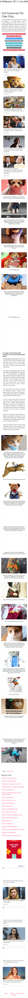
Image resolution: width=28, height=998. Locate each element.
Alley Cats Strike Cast (7, 806)
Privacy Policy (20, 993)
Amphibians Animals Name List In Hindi (11, 784)
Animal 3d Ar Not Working (8, 803)
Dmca (6, 993)
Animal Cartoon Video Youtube (9, 812)
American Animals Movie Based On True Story (13, 829)
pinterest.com (10, 771)
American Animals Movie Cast (9, 778)
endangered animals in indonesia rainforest (14, 50)
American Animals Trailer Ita (9, 800)
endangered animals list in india (14, 45)
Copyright (14, 995)
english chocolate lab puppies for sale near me (14, 34)
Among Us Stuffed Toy (7, 823)
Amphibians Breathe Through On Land (11, 835)
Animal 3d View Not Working (9, 781)
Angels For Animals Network (9, 832)
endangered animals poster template (14, 41)
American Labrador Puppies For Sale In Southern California (11, 793)
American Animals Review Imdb (9, 809)
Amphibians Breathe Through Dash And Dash (13, 787)
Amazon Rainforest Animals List (10, 818)
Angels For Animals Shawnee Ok (10, 826)
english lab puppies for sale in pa (14, 43)
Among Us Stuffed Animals (8, 790)
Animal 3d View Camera (8, 797)
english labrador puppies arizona (14, 38)
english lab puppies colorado (14, 36)
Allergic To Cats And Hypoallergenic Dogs (12, 815)
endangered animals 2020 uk (14, 48)
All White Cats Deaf (6, 820)
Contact (12, 993)
